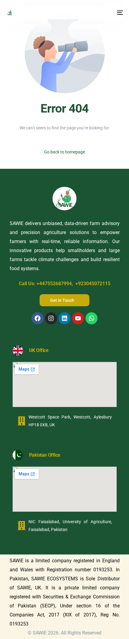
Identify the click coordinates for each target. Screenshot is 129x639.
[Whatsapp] (92, 318)
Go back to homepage (64, 152)
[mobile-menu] (119, 12)
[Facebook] (38, 318)
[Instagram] (51, 318)
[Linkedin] (64, 318)
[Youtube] (78, 318)
